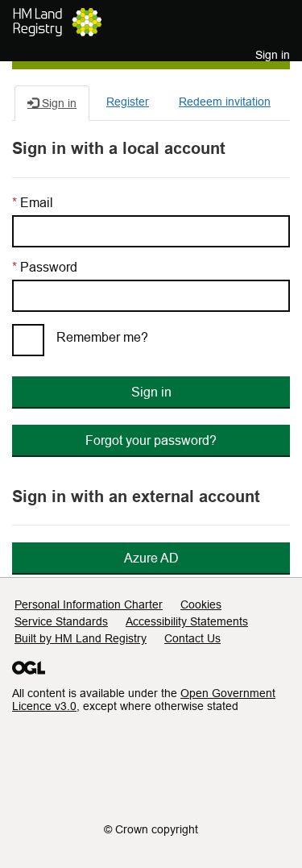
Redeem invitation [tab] (225, 101)
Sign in (151, 392)
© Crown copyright (151, 829)
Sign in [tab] (58, 103)
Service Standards (61, 621)
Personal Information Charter (88, 604)
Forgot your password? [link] (151, 440)
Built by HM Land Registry (80, 638)
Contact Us (192, 638)
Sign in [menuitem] (272, 54)
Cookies (200, 604)
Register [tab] (127, 101)
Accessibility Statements (187, 621)
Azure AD (151, 558)
